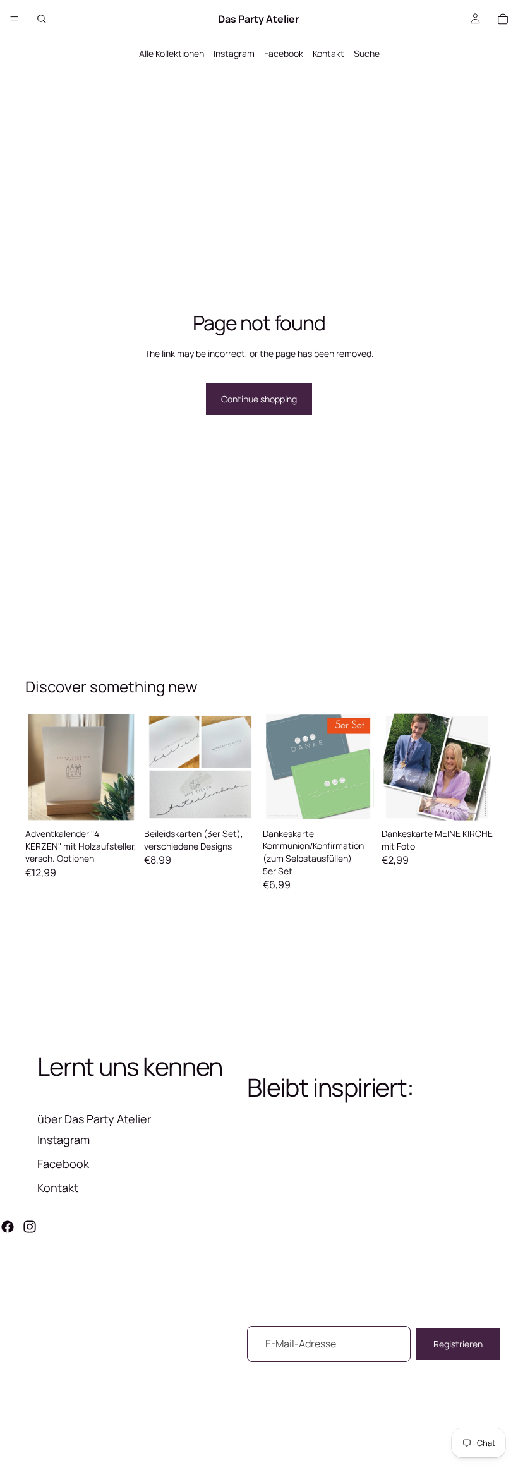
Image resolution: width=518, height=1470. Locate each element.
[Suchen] (42, 19)
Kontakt (328, 53)
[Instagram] (29, 1226)
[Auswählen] (116, 803)
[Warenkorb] (503, 19)
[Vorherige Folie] (39, 767)
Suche (367, 53)
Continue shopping (259, 399)
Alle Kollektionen (171, 53)
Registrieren (458, 1344)
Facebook (283, 53)
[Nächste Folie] (122, 767)
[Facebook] (7, 1226)
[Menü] (14, 18)
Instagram (234, 53)
